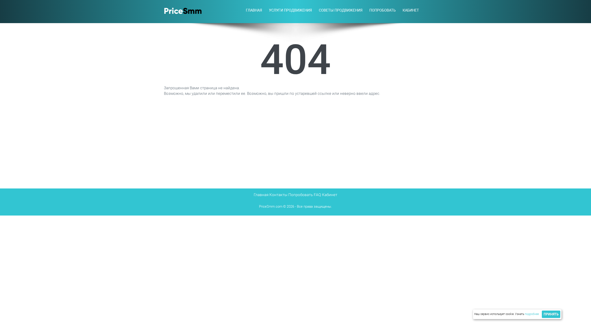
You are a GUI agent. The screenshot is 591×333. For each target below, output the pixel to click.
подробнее (532, 314)
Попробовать (300, 194)
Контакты (278, 194)
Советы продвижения (340, 10)
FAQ (317, 194)
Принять (551, 314)
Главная (254, 10)
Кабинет (411, 10)
